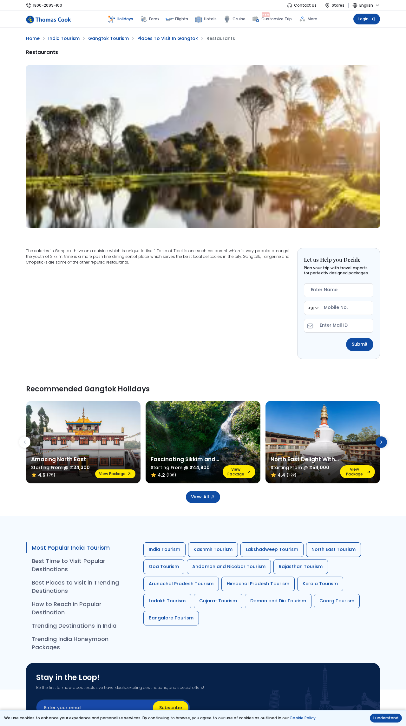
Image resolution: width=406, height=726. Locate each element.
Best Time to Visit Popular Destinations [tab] (68, 565)
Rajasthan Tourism (301, 566)
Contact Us (305, 5)
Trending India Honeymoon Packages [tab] (70, 643)
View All (200, 497)
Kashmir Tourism (212, 549)
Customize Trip (276, 18)
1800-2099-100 (47, 5)
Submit (360, 344)
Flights (181, 19)
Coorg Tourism (336, 601)
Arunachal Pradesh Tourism (181, 583)
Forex (154, 19)
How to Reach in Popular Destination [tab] (67, 608)
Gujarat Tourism (218, 601)
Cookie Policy (302, 718)
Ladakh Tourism (167, 601)
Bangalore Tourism (171, 618)
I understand (385, 718)
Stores (338, 5)
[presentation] (24, 442)
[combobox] (313, 308)
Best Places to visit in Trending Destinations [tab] (75, 587)
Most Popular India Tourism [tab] (71, 548)
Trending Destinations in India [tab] (74, 626)
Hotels (210, 19)
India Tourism (164, 549)
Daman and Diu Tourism (278, 601)
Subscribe (170, 707)
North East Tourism (333, 549)
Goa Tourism (164, 566)
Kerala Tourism (320, 583)
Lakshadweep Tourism (272, 549)
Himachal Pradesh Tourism (258, 583)
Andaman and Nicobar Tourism (228, 566)
